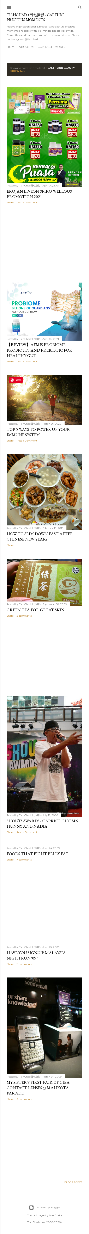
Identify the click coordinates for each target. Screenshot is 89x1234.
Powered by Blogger (48, 1207)
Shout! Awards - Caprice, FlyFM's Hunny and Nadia (42, 823)
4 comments (24, 1098)
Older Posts (73, 1182)
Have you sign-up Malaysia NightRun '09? (36, 955)
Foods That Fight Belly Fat (37, 853)
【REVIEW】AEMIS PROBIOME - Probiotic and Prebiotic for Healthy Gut (39, 350)
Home (12, 47)
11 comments (24, 963)
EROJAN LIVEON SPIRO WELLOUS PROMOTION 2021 (39, 194)
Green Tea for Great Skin (35, 609)
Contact (45, 47)
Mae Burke (55, 1215)
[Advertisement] (44, 243)
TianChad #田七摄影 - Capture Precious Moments (35, 17)
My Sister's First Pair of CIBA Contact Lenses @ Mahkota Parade (38, 1088)
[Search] (79, 6)
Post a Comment (27, 202)
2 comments (24, 615)
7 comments (24, 859)
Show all (17, 71)
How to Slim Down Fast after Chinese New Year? (40, 536)
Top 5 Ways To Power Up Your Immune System (38, 432)
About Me (27, 47)
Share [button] (10, 202)
